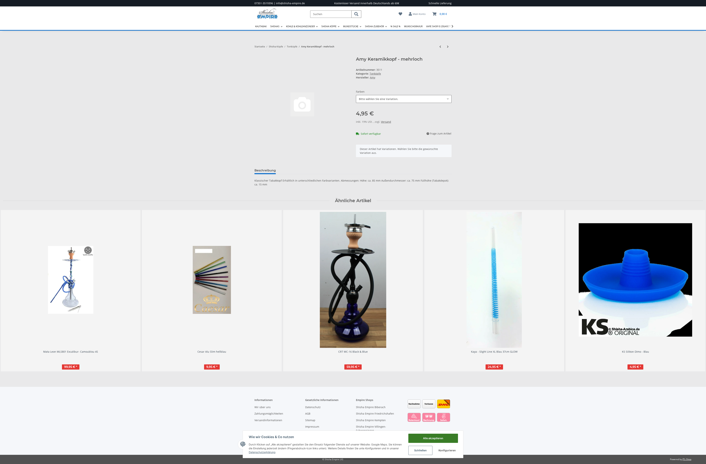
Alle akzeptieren (433, 438)
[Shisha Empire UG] (267, 16)
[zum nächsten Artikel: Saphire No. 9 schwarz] (448, 47)
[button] (417, 14)
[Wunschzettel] (400, 14)
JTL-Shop (686, 459)
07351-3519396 (263, 3)
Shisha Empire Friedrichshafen (375, 413)
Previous (9, 290)
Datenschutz (313, 407)
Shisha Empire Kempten (371, 420)
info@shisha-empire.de (290, 3)
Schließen (420, 450)
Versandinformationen (268, 420)
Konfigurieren (447, 450)
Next (697, 290)
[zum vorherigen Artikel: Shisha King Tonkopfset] (440, 47)
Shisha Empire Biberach (371, 407)
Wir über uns (262, 407)
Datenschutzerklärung (262, 452)
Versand (386, 121)
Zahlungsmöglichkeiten (268, 413)
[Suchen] (356, 14)
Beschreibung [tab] (265, 170)
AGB (307, 413)
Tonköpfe (375, 73)
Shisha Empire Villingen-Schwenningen (371, 428)
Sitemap (310, 420)
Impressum (312, 426)
